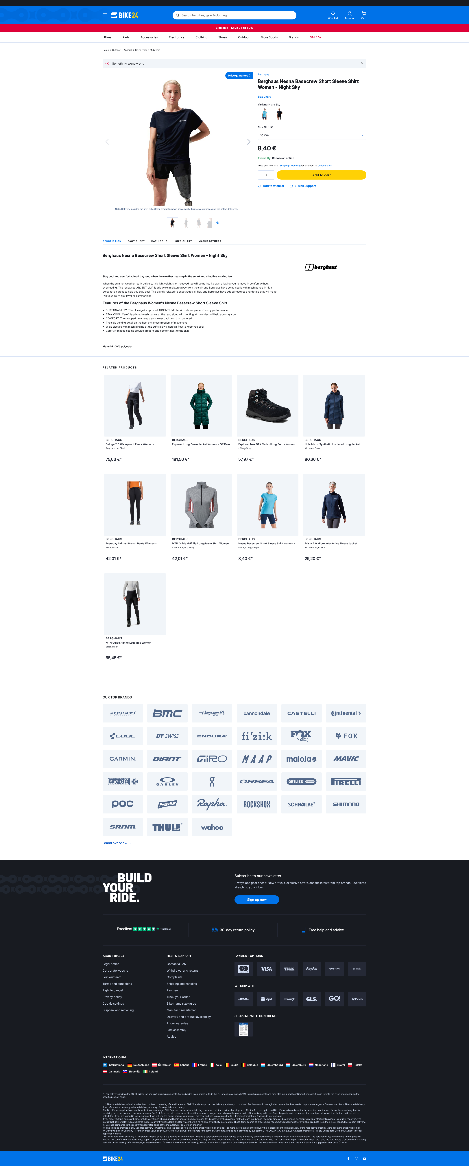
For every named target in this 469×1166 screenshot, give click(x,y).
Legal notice (111, 964)
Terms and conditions (117, 984)
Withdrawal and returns (182, 970)
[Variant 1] (264, 114)
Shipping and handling (182, 984)
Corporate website (115, 970)
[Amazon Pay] (334, 969)
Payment (173, 990)
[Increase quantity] (271, 175)
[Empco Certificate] (243, 1029)
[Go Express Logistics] (334, 999)
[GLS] (312, 999)
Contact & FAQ (176, 964)
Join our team (112, 977)
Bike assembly (176, 1030)
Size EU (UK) (265, 127)
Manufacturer (210, 241)
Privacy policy (112, 997)
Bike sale (222, 28)
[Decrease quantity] (261, 175)
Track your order (178, 997)
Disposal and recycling (118, 1010)
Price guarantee (177, 1023)
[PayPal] (312, 969)
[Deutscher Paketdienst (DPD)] (266, 999)
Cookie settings (113, 1003)
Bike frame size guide (181, 1003)
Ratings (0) (160, 241)
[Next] (248, 141)
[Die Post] (289, 999)
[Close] (362, 62)
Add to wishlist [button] (273, 186)
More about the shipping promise (344, 1127)
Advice (171, 1036)
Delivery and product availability (189, 1017)
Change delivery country (172, 1107)
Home (106, 50)
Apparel (128, 50)
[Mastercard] (243, 969)
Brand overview (115, 843)
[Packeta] (357, 999)
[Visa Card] (266, 969)
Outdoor (116, 50)
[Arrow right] (162, 405)
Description (112, 241)
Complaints (174, 977)
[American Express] (289, 969)
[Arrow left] (108, 405)
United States (325, 165)
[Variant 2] (279, 114)
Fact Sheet (136, 241)
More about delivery (354, 1122)
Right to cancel (113, 990)
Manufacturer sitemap (182, 1010)
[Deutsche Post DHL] (243, 999)
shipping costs (169, 1094)
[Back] (107, 141)
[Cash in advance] (357, 969)
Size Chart (264, 96)
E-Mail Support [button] (305, 185)
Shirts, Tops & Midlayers (147, 50)
